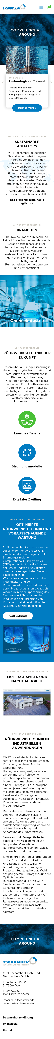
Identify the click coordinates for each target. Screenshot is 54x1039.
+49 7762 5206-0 (16, 991)
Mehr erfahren (27, 307)
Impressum (10, 1024)
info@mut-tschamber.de (18, 1000)
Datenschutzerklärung (18, 1017)
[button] (41, 7)
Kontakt (8, 1030)
